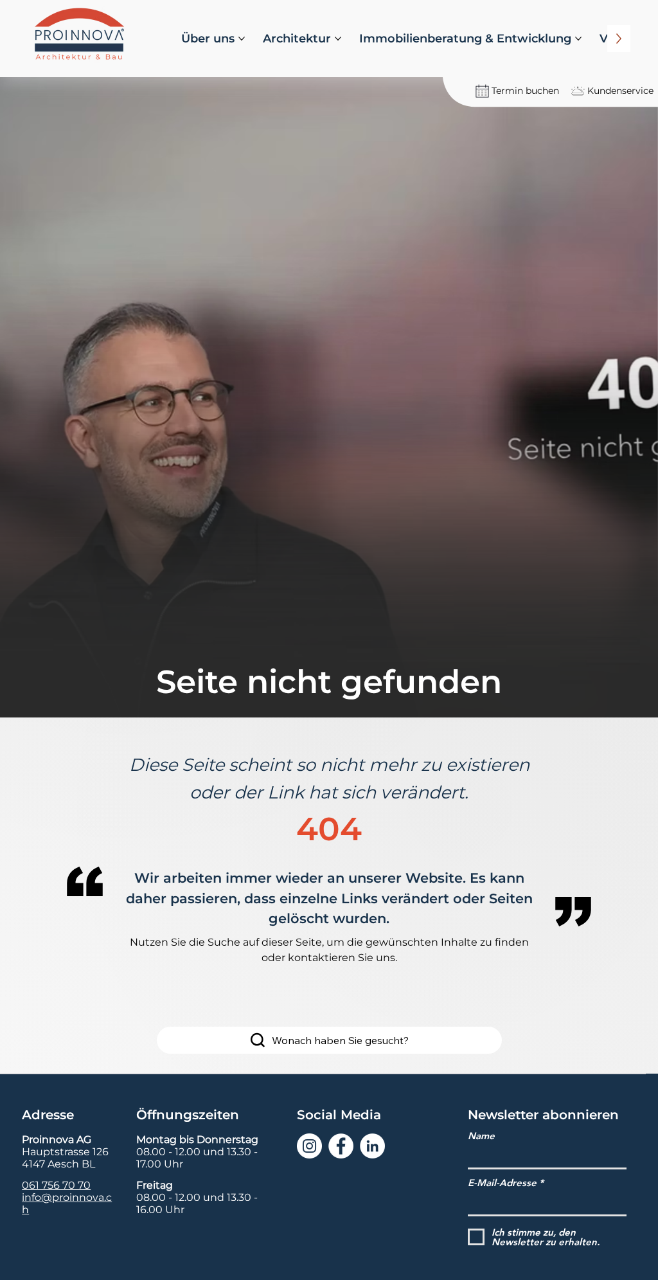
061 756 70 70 (56, 1185)
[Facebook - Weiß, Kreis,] (340, 1145)
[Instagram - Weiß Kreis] (309, 1145)
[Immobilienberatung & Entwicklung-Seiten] (578, 38)
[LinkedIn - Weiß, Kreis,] (372, 1145)
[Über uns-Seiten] (241, 38)
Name (481, 1135)
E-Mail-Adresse (502, 1182)
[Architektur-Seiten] (338, 38)
